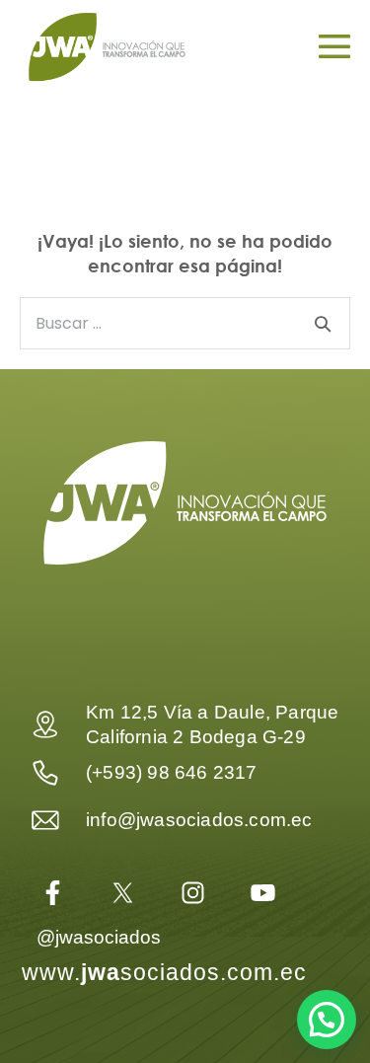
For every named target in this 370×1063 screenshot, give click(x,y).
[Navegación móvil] (334, 46)
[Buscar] (322, 324)
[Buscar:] (185, 322)
